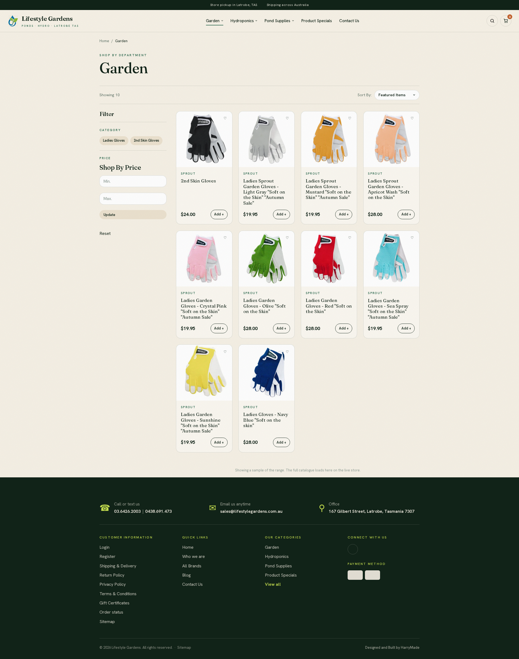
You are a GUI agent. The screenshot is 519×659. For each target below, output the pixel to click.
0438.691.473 (158, 511)
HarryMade (410, 647)
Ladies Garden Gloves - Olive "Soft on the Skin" (264, 305)
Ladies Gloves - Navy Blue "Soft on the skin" (265, 419)
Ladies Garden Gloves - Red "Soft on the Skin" (329, 305)
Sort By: (365, 94)
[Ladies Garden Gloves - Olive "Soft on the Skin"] (266, 259)
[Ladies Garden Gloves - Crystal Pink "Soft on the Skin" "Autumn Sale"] (204, 259)
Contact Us (349, 21)
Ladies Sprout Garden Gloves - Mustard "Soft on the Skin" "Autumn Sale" (328, 189)
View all (273, 584)
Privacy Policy (112, 584)
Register (107, 556)
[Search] (492, 20)
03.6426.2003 (127, 511)
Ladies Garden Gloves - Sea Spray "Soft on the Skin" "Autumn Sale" (388, 309)
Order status (111, 612)
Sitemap (107, 621)
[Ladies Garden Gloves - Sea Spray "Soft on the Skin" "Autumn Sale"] (391, 259)
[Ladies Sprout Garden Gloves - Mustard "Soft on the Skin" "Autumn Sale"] (329, 139)
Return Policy (111, 575)
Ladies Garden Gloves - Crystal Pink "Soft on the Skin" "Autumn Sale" (204, 308)
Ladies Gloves (114, 140)
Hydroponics (242, 21)
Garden (212, 21)
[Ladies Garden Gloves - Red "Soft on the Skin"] (329, 259)
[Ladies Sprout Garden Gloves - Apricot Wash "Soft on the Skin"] (391, 139)
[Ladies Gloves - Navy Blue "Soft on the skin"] (266, 372)
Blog (186, 575)
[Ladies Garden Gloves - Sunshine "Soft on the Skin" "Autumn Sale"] (204, 372)
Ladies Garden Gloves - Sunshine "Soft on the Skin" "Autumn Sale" (201, 422)
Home (104, 40)
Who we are (193, 556)
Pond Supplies (277, 21)
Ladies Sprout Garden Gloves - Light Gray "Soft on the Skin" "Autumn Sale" (264, 191)
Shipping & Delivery (117, 566)
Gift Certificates (114, 603)
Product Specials (316, 21)
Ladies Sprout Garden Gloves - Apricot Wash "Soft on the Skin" (389, 189)
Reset (105, 233)
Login (104, 547)
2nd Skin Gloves (146, 140)
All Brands (191, 566)
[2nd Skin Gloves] (204, 139)
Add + (219, 214)
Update (109, 214)
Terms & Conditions (118, 594)
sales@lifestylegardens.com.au (251, 511)
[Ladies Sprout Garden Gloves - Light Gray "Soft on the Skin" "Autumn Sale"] (266, 139)
